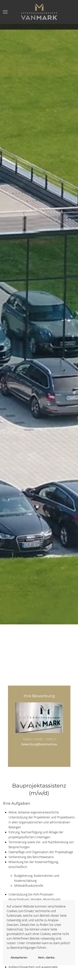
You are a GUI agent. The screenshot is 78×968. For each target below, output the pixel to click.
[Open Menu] (5, 12)
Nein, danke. (46, 957)
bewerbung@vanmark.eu (39, 744)
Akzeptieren (19, 957)
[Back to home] (39, 12)
